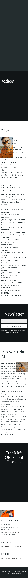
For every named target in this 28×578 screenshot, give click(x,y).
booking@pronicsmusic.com (14, 546)
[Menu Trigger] (2, 8)
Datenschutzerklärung (16, 332)
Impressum (19, 573)
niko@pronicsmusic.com (13, 532)
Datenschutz (13, 573)
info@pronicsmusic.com (13, 558)
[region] (14, 35)
